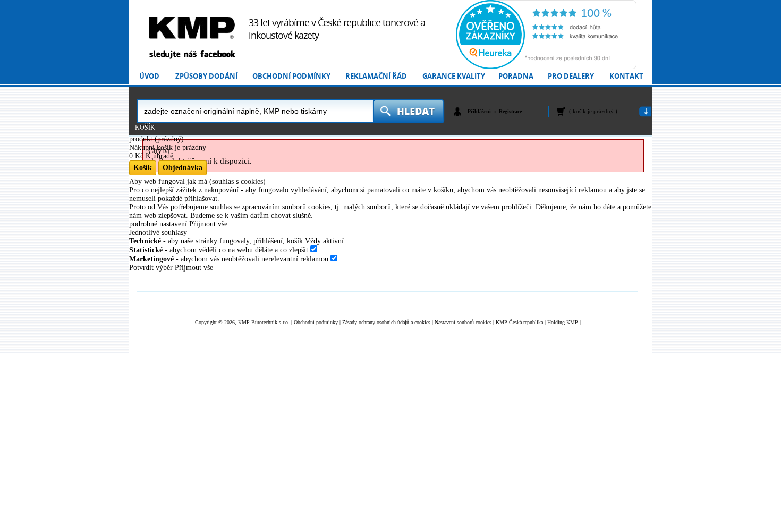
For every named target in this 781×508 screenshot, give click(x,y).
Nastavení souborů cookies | (464, 322)
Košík (145, 127)
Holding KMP (562, 322)
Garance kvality (453, 76)
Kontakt (626, 76)
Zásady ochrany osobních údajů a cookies (386, 322)
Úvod (149, 76)
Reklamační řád (376, 76)
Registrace (510, 111)
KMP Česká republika (519, 322)
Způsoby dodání (206, 76)
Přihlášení (479, 111)
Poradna (515, 76)
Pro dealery (571, 76)
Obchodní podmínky (291, 76)
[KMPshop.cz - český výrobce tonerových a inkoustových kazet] (192, 28)
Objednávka (182, 168)
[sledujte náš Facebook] (192, 55)
